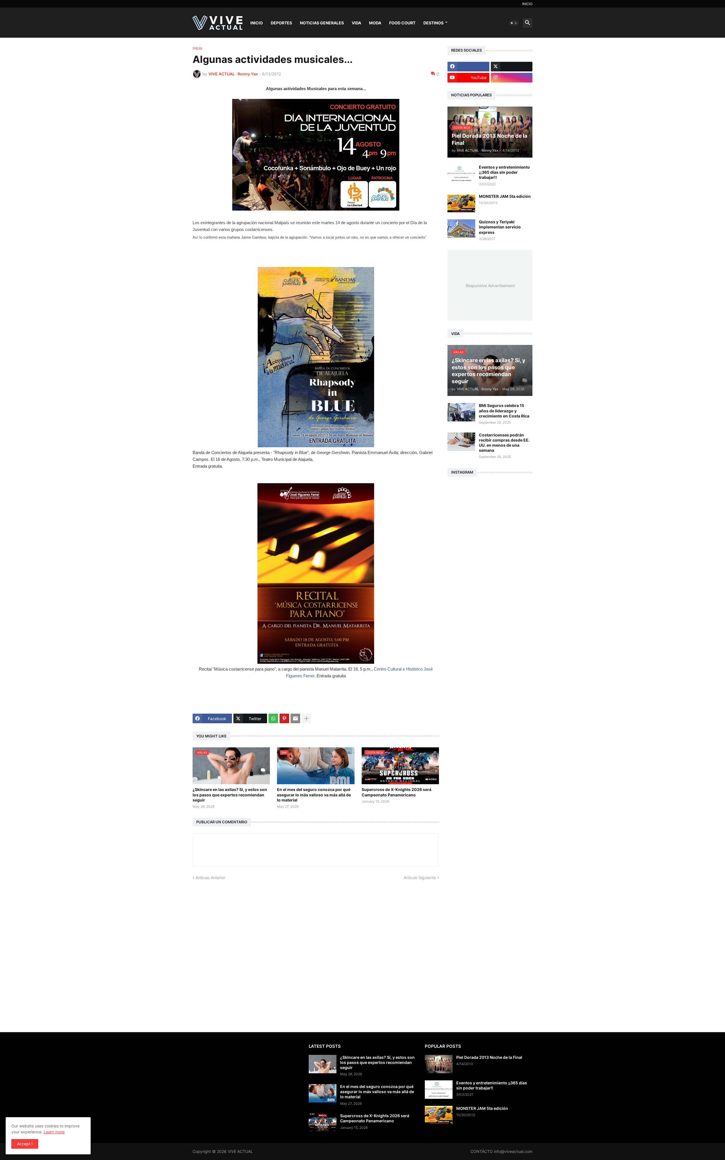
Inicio (197, 48)
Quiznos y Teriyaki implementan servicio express (500, 226)
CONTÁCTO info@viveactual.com (501, 1151)
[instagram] (512, 77)
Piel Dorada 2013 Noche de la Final (489, 1057)
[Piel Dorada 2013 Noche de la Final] (439, 1064)
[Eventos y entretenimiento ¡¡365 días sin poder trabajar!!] (461, 174)
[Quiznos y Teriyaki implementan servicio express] (461, 228)
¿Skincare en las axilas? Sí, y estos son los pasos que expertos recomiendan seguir (230, 794)
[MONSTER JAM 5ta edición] (461, 203)
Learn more (54, 1131)
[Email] (295, 718)
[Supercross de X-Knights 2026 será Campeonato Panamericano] (322, 1122)
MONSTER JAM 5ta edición (505, 196)
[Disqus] (316, 951)
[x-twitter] (512, 66)
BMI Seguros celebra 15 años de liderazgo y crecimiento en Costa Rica (504, 410)
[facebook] (468, 66)
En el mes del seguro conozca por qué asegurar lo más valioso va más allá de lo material (314, 794)
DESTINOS (433, 22)
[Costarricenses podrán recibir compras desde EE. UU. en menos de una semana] (461, 441)
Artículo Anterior (210, 877)
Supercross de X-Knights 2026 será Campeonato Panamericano (396, 792)
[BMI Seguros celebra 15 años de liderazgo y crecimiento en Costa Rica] (461, 412)
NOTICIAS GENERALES (322, 22)
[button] (514, 23)
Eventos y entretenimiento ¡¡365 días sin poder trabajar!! (504, 172)
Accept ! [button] (25, 1143)
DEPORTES (281, 22)
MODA (375, 22)
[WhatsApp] (273, 718)
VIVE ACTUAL (240, 1151)
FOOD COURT (402, 22)
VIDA (356, 22)
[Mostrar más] (306, 718)
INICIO (527, 4)
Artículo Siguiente (420, 877)
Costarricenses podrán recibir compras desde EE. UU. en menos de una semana (504, 442)
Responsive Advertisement (490, 285)
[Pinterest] (284, 718)
